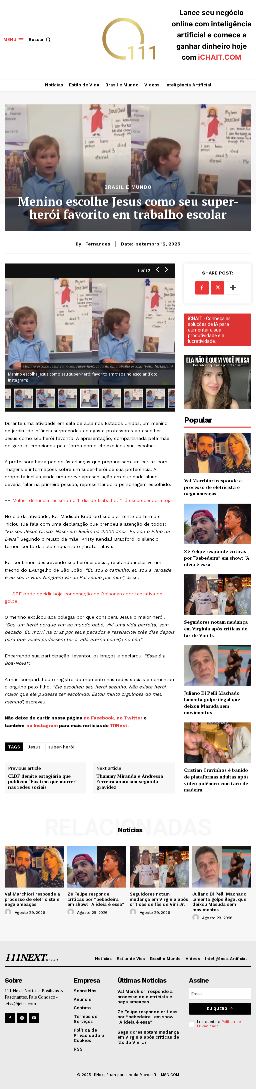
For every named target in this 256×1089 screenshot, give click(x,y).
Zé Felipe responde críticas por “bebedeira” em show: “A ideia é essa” (216, 557)
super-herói (61, 746)
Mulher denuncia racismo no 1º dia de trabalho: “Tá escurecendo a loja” (92, 500)
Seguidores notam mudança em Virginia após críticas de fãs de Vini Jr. (216, 628)
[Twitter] (217, 288)
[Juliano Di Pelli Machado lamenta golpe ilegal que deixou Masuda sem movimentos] (217, 665)
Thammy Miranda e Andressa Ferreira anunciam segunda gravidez (129, 781)
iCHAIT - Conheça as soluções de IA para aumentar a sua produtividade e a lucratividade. (209, 330)
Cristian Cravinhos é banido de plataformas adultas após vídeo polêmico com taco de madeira (216, 780)
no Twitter (129, 717)
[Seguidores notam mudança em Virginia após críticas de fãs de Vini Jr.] (217, 594)
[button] (40, 39)
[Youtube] (34, 1018)
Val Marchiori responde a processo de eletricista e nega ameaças (213, 487)
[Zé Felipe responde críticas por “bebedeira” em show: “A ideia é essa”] (217, 524)
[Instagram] (22, 1018)
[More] (233, 288)
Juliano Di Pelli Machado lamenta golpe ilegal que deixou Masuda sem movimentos (212, 703)
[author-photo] (9, 912)
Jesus (34, 746)
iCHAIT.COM (219, 57)
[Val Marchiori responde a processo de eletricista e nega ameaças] (217, 453)
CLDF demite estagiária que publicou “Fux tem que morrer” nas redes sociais (42, 781)
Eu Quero (217, 1009)
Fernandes (97, 243)
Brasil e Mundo (128, 187)
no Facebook (99, 717)
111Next (118, 725)
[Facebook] (202, 288)
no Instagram (42, 725)
